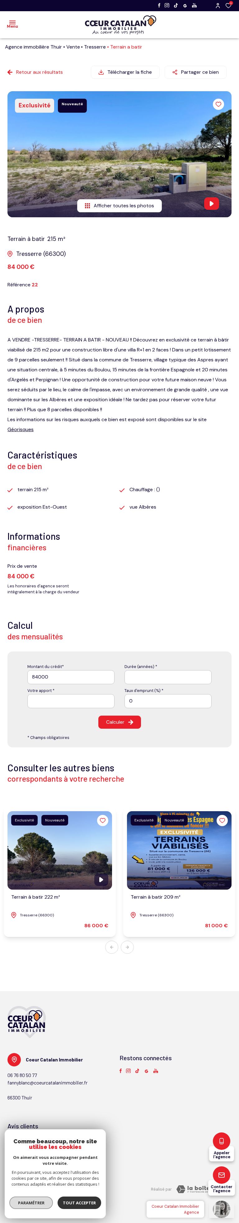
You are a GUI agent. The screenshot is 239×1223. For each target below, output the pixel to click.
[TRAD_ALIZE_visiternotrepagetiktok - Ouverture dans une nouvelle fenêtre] (176, 5)
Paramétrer (31, 1203)
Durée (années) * (140, 666)
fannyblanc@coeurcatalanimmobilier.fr (47, 1082)
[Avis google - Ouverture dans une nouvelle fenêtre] (185, 5)
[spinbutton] (168, 701)
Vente (73, 47)
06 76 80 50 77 (22, 1075)
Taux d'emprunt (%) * (143, 690)
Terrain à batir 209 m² (155, 897)
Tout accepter (79, 1203)
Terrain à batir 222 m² (35, 897)
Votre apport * (40, 690)
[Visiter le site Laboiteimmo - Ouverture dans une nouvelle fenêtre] (202, 1189)
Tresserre (95, 47)
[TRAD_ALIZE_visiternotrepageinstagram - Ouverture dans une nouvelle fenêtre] (167, 5)
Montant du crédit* (45, 666)
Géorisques (20, 429)
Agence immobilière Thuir (33, 47)
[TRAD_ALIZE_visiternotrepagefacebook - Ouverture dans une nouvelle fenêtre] (159, 5)
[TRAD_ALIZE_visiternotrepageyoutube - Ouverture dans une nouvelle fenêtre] (194, 5)
